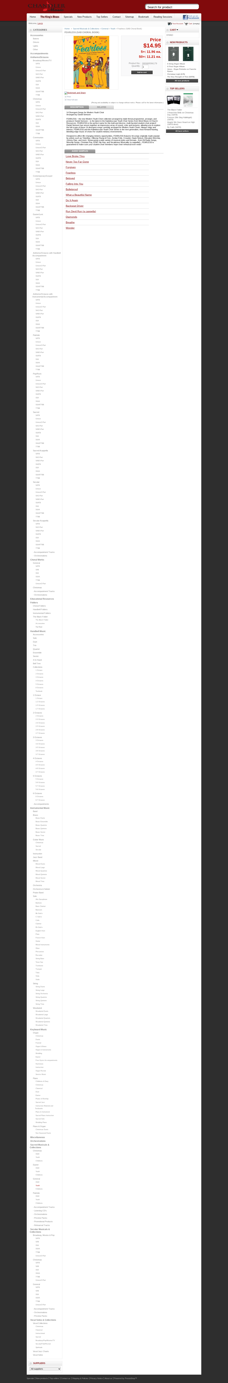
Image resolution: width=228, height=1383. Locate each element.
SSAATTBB (40, 91)
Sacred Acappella (40, 450)
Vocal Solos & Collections (43, 1320)
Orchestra (37, 885)
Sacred (36, 412)
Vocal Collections (40, 1323)
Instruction (37, 854)
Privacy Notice (96, 1378)
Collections (37, 667)
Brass (35, 815)
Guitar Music (38, 840)
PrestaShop (130, 1378)
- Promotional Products (43, 1221)
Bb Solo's (39, 913)
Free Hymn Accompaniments (46, 1060)
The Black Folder (40, 617)
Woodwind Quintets (43, 1022)
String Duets (40, 987)
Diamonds (71, 216)
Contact (117, 16)
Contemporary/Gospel (42, 176)
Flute (37, 934)
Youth (38, 1157)
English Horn (40, 931)
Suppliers (39, 1363)
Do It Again (72, 200)
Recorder (39, 955)
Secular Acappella (40, 521)
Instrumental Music (40, 808)
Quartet (36, 649)
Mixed (35, 861)
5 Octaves (39, 684)
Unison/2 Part (41, 307)
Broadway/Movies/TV (42, 60)
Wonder (70, 227)
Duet (35, 642)
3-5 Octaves (40, 747)
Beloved (70, 178)
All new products (182, 81)
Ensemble (37, 653)
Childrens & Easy (42, 1081)
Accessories (36, 35)
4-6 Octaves (40, 768)
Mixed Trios (40, 881)
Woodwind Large (42, 1015)
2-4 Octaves (40, 723)
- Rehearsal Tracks (41, 1225)
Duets (38, 1039)
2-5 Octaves (40, 726)
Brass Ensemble (42, 822)
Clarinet (38, 924)
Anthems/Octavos (39, 57)
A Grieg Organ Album (176, 64)
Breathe (70, 222)
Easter (38, 1057)
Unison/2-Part (41, 71)
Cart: (191, 24)
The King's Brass (49, 16)
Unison (38, 67)
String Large (40, 990)
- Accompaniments (41, 804)
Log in (40, 23)
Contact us (65, 1378)
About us (108, 1378)
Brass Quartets (41, 825)
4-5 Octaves (40, 765)
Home (33, 16)
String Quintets (41, 1000)
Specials (68, 16)
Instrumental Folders (42, 613)
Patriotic (36, 335)
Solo (35, 638)
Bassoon (39, 910)
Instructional (40, 1333)
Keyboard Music (38, 1029)
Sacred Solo (40, 1119)
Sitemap (129, 16)
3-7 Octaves (40, 754)
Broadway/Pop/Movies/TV (45, 1340)
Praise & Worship (42, 1099)
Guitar (38, 941)
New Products (84, 16)
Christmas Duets (42, 1129)
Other (35, 49)
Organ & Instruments (43, 1050)
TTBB (38, 95)
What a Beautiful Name (79, 194)
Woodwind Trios (42, 1025)
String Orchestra (42, 994)
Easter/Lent (38, 214)
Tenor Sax (39, 962)
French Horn (40, 938)
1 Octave (39, 670)
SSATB (38, 81)
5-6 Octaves (40, 782)
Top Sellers (102, 16)
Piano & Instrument (43, 1112)
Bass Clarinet (41, 906)
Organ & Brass (41, 1046)
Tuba (37, 973)
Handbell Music (38, 631)
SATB (38, 64)
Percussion (40, 952)
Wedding (39, 1053)
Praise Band (38, 893)
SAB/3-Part (40, 77)
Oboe (38, 948)
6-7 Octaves (40, 800)
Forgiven (71, 167)
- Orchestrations (40, 556)
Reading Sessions (163, 16)
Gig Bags (39, 627)
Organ (35, 1033)
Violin (38, 979)
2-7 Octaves (40, 733)
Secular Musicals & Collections (40, 1230)
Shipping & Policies (80, 1378)
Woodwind (37, 1008)
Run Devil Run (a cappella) (81, 211)
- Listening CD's (40, 1211)
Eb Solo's (39, 927)
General (36, 563)
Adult (37, 1154)
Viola (37, 976)
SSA (37, 85)
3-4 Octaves (40, 744)
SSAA (38, 88)
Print (69, 97)
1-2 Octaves (40, 702)
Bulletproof (72, 189)
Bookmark (143, 16)
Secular (36, 482)
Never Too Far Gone (77, 161)
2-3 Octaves (40, 719)
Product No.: (135, 63)
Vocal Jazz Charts (41, 1351)
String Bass (40, 958)
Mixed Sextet (40, 878)
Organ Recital (41, 1071)
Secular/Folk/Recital (43, 1344)
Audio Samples (80, 151)
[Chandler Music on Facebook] (191, 19)
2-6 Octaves (40, 730)
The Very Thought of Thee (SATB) (181, 77)
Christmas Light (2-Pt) (176, 74)
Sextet (35, 656)
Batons (36, 39)
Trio (34, 645)
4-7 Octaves (40, 772)
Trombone (39, 966)
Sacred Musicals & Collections (39, 1146)
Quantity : (136, 66)
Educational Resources (42, 599)
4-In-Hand (37, 660)
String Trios (40, 1004)
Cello (37, 920)
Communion (38, 137)
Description (77, 107)
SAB (37, 570)
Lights (35, 46)
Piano (35, 1078)
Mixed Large (40, 867)
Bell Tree (37, 663)
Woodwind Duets (42, 1011)
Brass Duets (40, 818)
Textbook (39, 691)
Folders (34, 602)
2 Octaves (39, 674)
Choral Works (37, 560)
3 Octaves (39, 677)
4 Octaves (39, 681)
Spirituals (39, 1347)
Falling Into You (74, 183)
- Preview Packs (40, 1218)
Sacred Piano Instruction (45, 1115)
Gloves (36, 42)
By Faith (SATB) (174, 127)
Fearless (71, 172)
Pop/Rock (37, 374)
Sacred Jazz (40, 1102)
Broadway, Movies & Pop (44, 1235)
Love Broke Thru (75, 156)
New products (179, 42)
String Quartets (41, 997)
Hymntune (39, 1064)
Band (35, 811)
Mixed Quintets (41, 874)
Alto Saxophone (41, 899)
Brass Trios (40, 835)
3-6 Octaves (40, 751)
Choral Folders (39, 606)
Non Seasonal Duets (43, 1133)
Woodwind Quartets (43, 1018)
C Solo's (39, 917)
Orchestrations (38, 1141)
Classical (39, 1088)
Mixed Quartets (41, 871)
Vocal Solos (38, 1355)
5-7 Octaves (40, 786)
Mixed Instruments (43, 945)
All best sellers (182, 131)
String (35, 983)
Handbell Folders (40, 609)
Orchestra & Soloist (41, 889)
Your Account (177, 24)
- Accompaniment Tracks (44, 552)
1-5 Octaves (40, 705)
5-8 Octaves (40, 789)
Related (101, 107)
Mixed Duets (40, 864)
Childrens (39, 1161)
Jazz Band (37, 857)
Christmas (37, 99)
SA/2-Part (39, 74)
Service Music (41, 1074)
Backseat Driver (75, 205)
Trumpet (39, 969)
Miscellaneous (37, 1137)
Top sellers (177, 88)
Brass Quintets (41, 828)
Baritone (39, 903)
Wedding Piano (41, 1122)
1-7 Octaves (40, 709)
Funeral (38, 1043)
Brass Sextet (40, 832)
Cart (173, 30)
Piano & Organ (39, 1126)
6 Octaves (39, 688)
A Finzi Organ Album (176, 66)
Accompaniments (39, 53)
